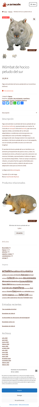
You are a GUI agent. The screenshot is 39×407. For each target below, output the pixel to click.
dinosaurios (6, 281)
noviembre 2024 (6, 360)
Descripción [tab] (5, 113)
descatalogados (18, 98)
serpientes (4, 297)
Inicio (5, 11)
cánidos (20, 278)
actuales (10, 98)
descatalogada (15, 170)
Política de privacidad (24, 404)
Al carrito (19, 233)
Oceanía (12, 100)
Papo (14, 291)
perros (22, 291)
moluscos (4, 291)
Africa (22, 271)
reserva (11, 295)
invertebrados (7, 288)
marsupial (12, 128)
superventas (13, 297)
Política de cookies (13, 404)
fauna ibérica (7, 284)
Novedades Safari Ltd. (8, 322)
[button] (36, 371)
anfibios (4, 275)
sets (8, 297)
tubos (31, 297)
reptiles (5, 295)
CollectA (11, 278)
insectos (27, 284)
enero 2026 (5, 346)
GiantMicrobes (20, 284)
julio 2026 (4, 338)
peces (19, 291)
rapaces (32, 291)
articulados (10, 275)
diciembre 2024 (6, 358)
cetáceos (4, 278)
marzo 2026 (5, 342)
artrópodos (17, 275)
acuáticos (16, 271)
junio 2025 (5, 352)
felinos (14, 284)
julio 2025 (4, 350)
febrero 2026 (5, 344)
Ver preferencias (19, 400)
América (29, 271)
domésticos (15, 281)
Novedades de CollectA (8, 313)
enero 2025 (5, 356)
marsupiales (5, 100)
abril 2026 (5, 340)
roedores (16, 295)
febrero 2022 (5, 364)
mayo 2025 (5, 354)
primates (27, 291)
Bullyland (30, 275)
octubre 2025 (5, 348)
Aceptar (19, 390)
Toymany (26, 298)
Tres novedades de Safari (9, 309)
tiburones (20, 297)
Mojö (31, 288)
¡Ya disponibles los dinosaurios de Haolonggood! (16, 317)
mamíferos (26, 98)
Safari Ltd (23, 294)
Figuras (10, 11)
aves (26, 275)
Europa (22, 281)
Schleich (30, 295)
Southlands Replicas (21, 100)
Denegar (19, 395)
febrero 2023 (5, 362)
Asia (22, 274)
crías (16, 278)
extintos (29, 281)
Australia (24, 128)
